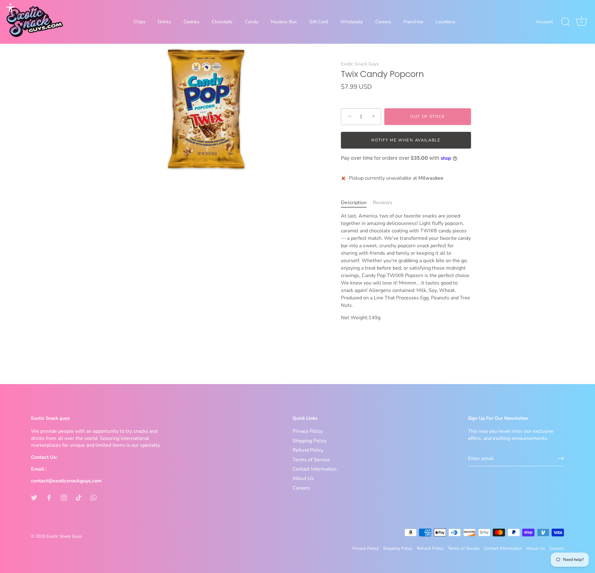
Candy (251, 22)
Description (354, 202)
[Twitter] (34, 497)
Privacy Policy (308, 431)
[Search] (565, 22)
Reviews (382, 202)
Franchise (413, 22)
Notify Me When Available (406, 140)
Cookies (191, 22)
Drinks (164, 22)
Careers (383, 22)
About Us (303, 478)
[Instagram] (64, 497)
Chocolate (222, 22)
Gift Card (318, 22)
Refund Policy (308, 450)
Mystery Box (284, 22)
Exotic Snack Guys (360, 64)
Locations (445, 22)
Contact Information (315, 469)
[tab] (357, 202)
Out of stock (427, 116)
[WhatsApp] (93, 497)
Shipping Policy (310, 440)
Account (544, 22)
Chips (139, 22)
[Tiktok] (79, 497)
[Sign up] (561, 458)
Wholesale (351, 22)
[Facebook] (49, 497)
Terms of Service (311, 459)
